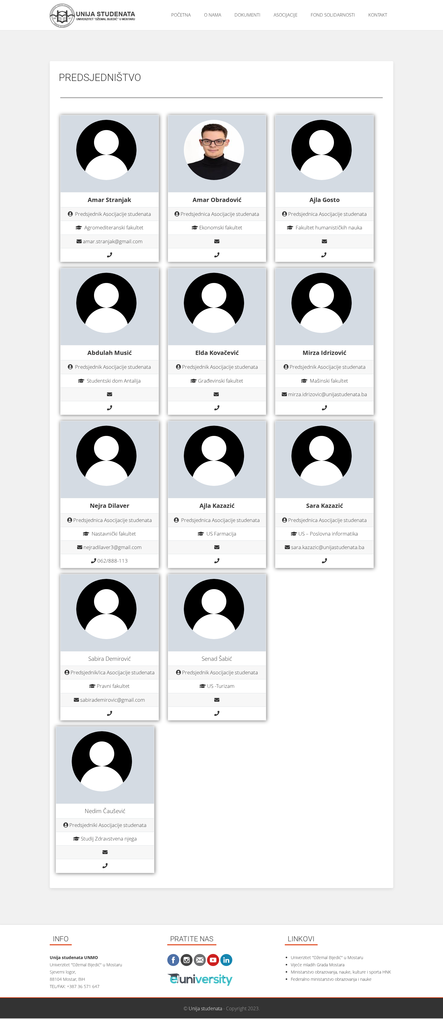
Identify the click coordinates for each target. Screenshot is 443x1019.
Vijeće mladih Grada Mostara (317, 965)
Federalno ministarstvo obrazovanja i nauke (331, 979)
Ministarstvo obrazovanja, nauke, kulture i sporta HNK (341, 972)
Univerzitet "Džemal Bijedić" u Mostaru (327, 957)
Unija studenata (205, 1008)
